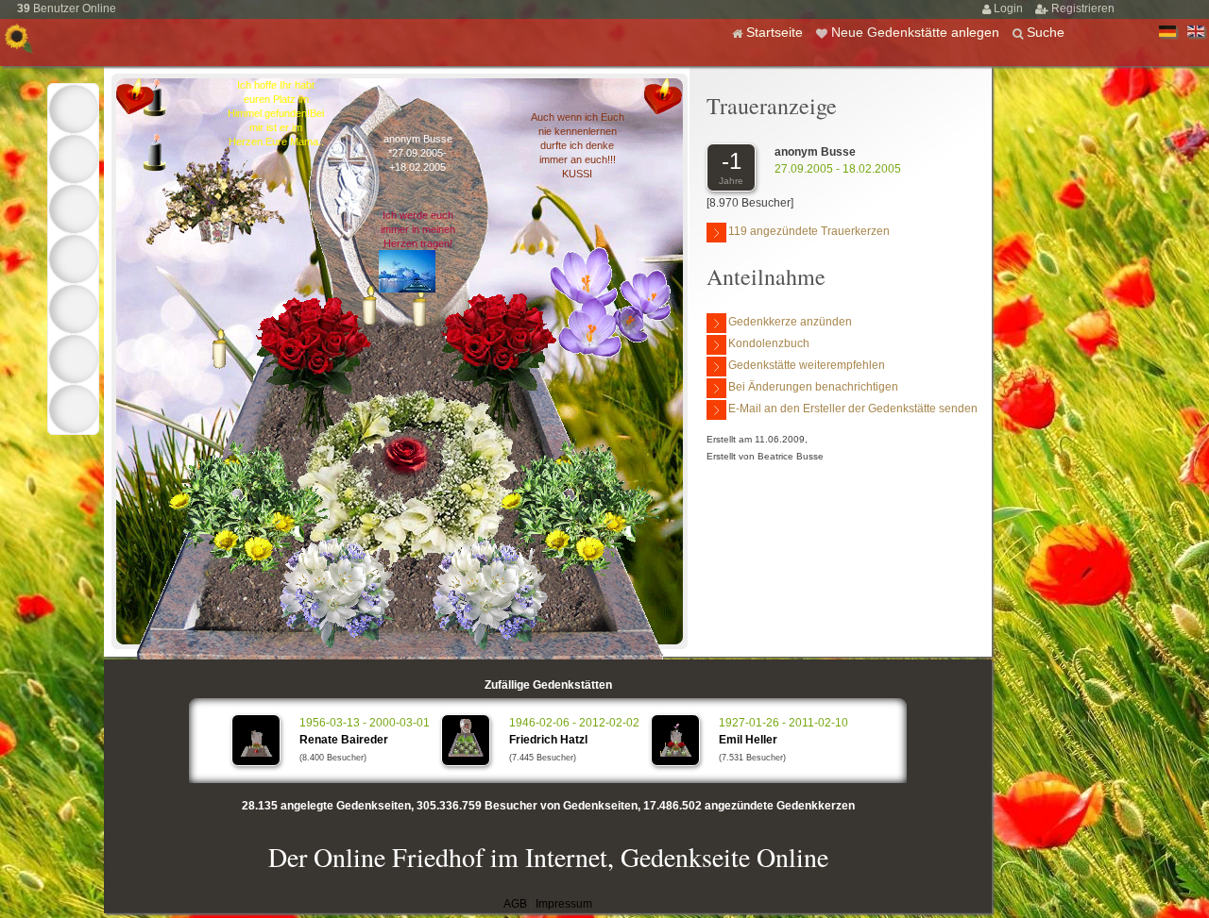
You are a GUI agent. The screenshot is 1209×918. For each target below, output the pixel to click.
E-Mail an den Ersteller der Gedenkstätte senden (853, 408)
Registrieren (1083, 8)
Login (1010, 8)
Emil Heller (748, 739)
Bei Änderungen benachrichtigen (813, 386)
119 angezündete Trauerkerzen (809, 231)
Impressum (564, 903)
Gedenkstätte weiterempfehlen (806, 365)
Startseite (776, 32)
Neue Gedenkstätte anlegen (917, 32)
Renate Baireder (343, 739)
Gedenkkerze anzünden (790, 321)
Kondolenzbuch (768, 343)
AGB (515, 903)
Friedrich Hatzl (548, 739)
